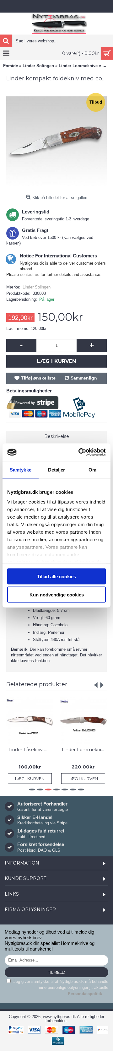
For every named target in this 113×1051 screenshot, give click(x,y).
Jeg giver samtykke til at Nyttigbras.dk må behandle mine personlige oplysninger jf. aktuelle (60, 987)
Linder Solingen (37, 287)
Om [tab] (92, 469)
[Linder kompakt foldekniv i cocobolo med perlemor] (56, 141)
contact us (29, 274)
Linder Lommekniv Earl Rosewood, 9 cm (84, 749)
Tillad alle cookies (56, 576)
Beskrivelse (56, 436)
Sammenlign (84, 377)
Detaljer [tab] (56, 469)
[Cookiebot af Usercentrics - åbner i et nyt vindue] (80, 452)
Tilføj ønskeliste (38, 377)
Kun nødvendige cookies (57, 594)
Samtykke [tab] (20, 469)
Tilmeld (56, 972)
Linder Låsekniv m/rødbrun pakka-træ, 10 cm (30, 749)
